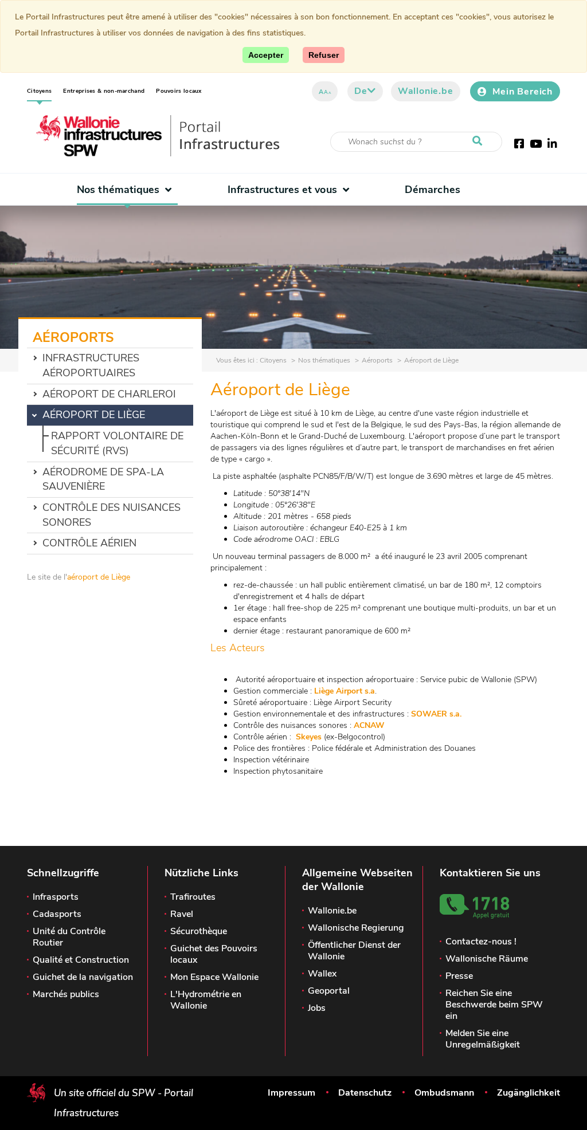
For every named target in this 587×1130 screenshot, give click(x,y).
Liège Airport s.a (344, 691)
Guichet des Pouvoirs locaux (213, 954)
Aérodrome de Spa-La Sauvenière (103, 479)
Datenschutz (365, 1092)
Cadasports (57, 914)
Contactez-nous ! (480, 941)
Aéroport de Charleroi (109, 394)
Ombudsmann (444, 1092)
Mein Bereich (522, 91)
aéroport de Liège (98, 577)
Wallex (322, 973)
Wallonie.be (425, 91)
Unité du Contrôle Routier (69, 937)
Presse (459, 976)
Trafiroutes (193, 897)
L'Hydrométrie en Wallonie (205, 1000)
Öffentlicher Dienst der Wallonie (354, 950)
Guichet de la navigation (83, 977)
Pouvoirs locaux (179, 91)
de (360, 91)
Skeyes (309, 736)
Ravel (181, 914)
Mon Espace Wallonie (214, 977)
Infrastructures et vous (282, 189)
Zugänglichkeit (528, 1092)
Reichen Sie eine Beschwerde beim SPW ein (494, 1004)
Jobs (317, 1008)
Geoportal (329, 991)
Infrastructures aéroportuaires (90, 365)
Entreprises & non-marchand (103, 91)
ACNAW (371, 725)
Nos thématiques (118, 189)
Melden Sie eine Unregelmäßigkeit (482, 1038)
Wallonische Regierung (356, 928)
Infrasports (56, 897)
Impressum (291, 1092)
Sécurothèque (198, 931)
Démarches (432, 189)
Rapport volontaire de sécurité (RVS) (117, 443)
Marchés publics (66, 994)
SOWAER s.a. (436, 713)
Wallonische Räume (486, 958)
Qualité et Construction (81, 960)
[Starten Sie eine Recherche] (480, 141)
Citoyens (39, 91)
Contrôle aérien (89, 543)
